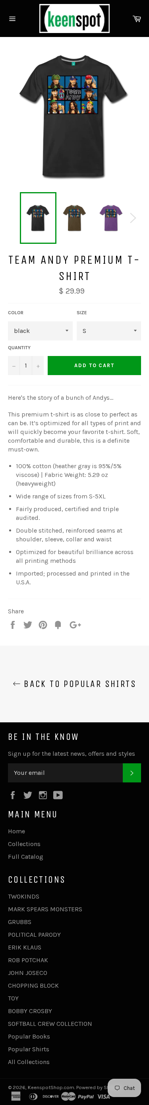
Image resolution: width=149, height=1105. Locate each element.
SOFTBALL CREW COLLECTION (50, 1023)
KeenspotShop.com (51, 1087)
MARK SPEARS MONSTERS (45, 909)
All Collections (29, 1062)
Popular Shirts (28, 1049)
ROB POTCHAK (28, 960)
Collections (24, 844)
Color (15, 312)
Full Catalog (25, 856)
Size (82, 312)
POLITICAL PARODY (34, 934)
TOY (13, 998)
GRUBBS (19, 922)
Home (16, 831)
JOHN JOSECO (27, 973)
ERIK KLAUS (24, 947)
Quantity (19, 347)
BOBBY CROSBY (30, 1011)
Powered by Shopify (99, 1087)
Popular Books (29, 1036)
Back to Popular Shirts (78, 683)
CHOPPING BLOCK (33, 985)
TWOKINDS (23, 896)
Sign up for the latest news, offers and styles (71, 753)
